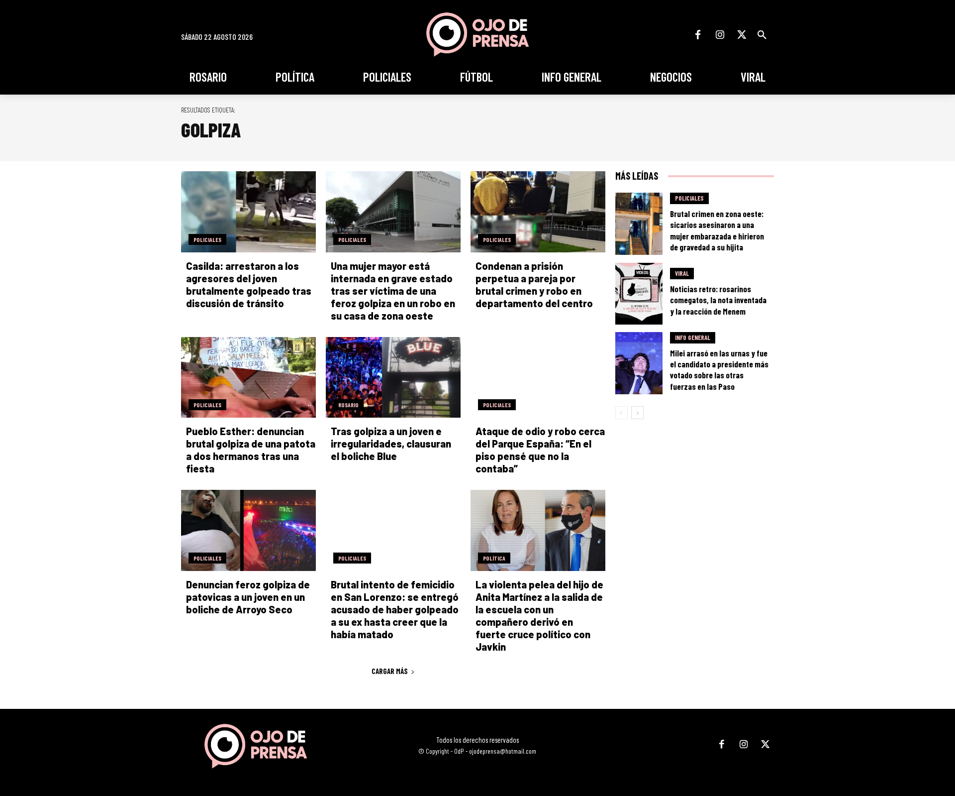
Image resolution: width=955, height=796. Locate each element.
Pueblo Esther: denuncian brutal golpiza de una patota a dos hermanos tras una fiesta (250, 449)
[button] (762, 35)
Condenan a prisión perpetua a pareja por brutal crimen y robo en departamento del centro (534, 284)
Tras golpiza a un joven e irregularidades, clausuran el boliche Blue (391, 443)
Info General (692, 337)
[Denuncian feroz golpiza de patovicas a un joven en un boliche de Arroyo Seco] (248, 530)
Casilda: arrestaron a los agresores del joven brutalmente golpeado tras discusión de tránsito (248, 284)
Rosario (348, 404)
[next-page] (637, 412)
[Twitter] (741, 34)
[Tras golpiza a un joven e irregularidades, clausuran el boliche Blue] (393, 377)
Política (494, 558)
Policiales (207, 239)
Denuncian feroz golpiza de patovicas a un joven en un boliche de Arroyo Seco (248, 596)
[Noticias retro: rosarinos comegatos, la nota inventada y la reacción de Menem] (639, 294)
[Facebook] (697, 34)
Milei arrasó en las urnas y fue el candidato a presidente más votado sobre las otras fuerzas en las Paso (719, 369)
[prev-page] (621, 412)
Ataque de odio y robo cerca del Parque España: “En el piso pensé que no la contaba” (540, 449)
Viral (682, 273)
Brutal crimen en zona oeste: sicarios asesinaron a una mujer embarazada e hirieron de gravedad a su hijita (717, 230)
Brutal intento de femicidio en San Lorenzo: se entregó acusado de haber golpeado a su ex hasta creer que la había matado (395, 609)
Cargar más (390, 671)
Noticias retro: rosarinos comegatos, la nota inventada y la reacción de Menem (718, 300)
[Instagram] (719, 34)
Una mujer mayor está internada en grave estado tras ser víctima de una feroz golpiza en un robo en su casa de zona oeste (393, 291)
